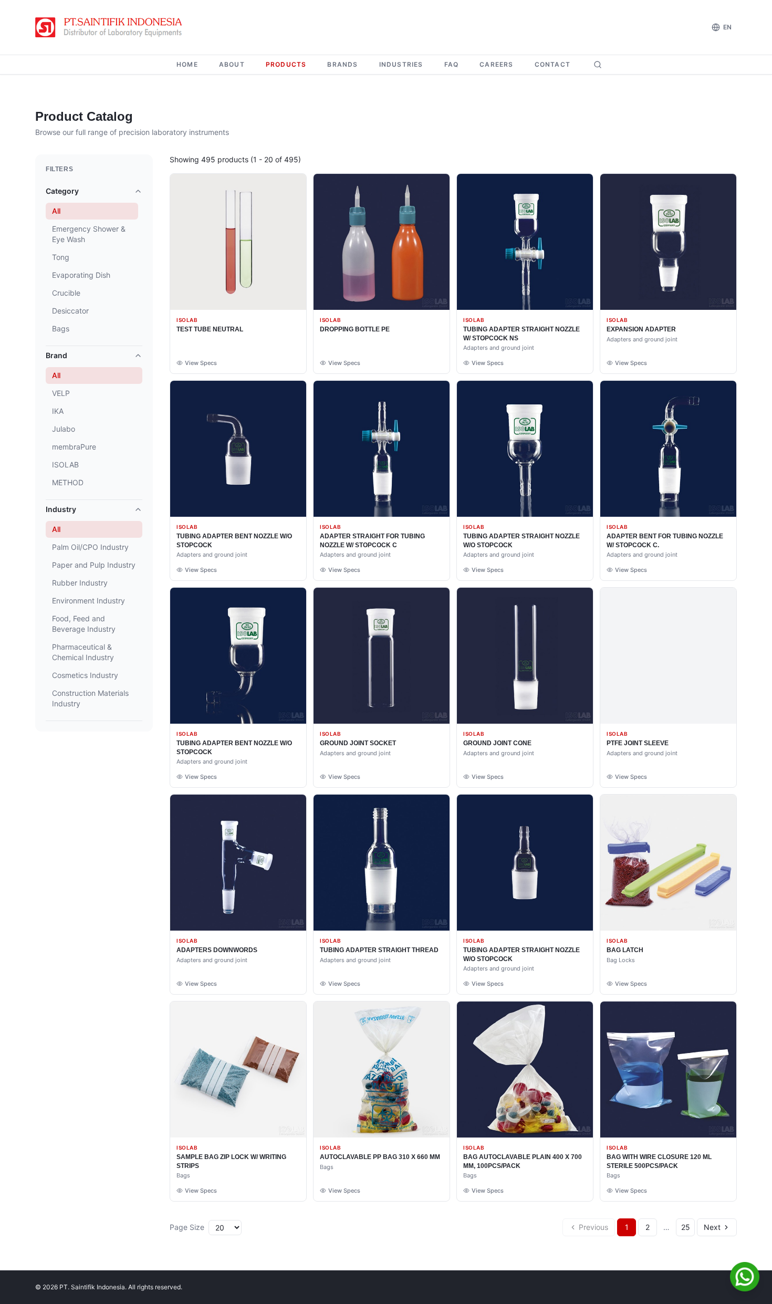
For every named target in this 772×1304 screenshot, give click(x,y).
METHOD (68, 482)
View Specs (201, 363)
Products (286, 64)
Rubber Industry (80, 582)
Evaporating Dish (81, 274)
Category (62, 190)
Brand (56, 355)
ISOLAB (65, 464)
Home (187, 64)
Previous (593, 1227)
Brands (342, 64)
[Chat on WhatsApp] (744, 1276)
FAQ (451, 64)
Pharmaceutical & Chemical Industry (83, 652)
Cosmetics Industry (85, 675)
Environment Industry (88, 600)
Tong (60, 257)
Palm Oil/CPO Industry (90, 547)
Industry (61, 509)
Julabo (63, 428)
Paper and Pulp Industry (93, 564)
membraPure (74, 446)
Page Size (187, 1227)
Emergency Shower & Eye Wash (89, 234)
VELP (61, 393)
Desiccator (70, 310)
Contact (552, 64)
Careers (496, 64)
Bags (60, 328)
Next (712, 1227)
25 (685, 1227)
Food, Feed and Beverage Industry (84, 623)
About (232, 64)
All (56, 210)
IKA (58, 410)
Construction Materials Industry (90, 698)
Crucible (66, 292)
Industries (401, 64)
